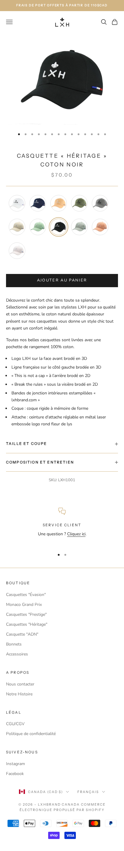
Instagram (15, 764)
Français (88, 792)
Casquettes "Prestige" (26, 614)
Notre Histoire (19, 694)
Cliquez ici (76, 534)
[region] (62, 526)
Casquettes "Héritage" (26, 624)
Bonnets (14, 644)
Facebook (15, 774)
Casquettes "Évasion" (26, 594)
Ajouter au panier (62, 280)
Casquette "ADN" (22, 634)
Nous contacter (20, 684)
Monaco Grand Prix (24, 604)
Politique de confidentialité (31, 734)
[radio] (16, 203)
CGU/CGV (15, 724)
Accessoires (17, 654)
